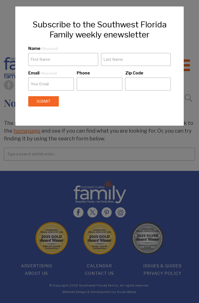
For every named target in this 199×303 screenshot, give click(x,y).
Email (42, 73)
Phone (83, 73)
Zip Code (134, 73)
